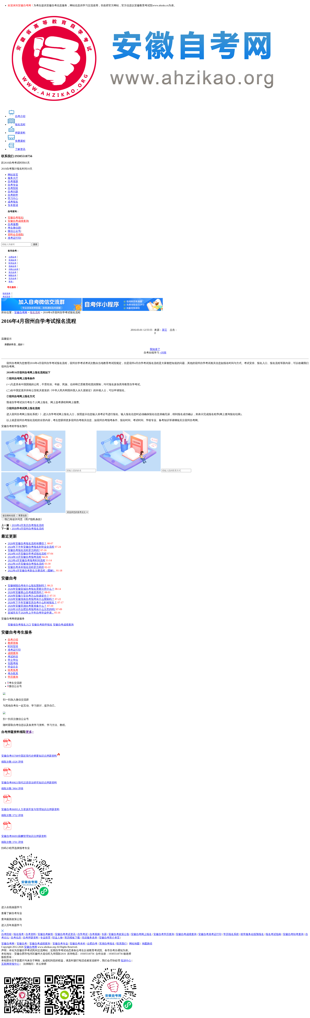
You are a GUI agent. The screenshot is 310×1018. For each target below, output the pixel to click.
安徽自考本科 (77, 943)
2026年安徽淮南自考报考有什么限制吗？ (31, 599)
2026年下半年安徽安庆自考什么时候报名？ (32, 602)
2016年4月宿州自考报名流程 (28, 528)
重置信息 (22, 515)
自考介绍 (13, 639)
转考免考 (13, 670)
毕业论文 (13, 666)
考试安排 (6, 296)
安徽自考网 (20, 312)
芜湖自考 (12, 260)
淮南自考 (12, 266)
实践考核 (13, 663)
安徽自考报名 (15, 217)
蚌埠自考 (12, 263)
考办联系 (13, 673)
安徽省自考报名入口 (19, 624)
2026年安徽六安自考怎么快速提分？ (28, 595)
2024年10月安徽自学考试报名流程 (27, 553)
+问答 (163, 352)
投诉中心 (126, 960)
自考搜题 (13, 181)
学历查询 (13, 676)
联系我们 (121, 943)
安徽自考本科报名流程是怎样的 (26, 567)
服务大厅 (13, 178)
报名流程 (35, 312)
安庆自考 (12, 278)
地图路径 (147, 943)
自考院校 (13, 188)
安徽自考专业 (60, 943)
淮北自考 (12, 272)
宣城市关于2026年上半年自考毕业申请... (31, 612)
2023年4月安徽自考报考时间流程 (26, 560)
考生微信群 (14, 227)
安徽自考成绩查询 (18, 221)
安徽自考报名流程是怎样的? (24, 550)
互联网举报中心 (10, 964)
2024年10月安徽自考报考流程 (24, 557)
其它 (164, 329)
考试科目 (13, 656)
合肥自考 (12, 257)
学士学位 (13, 660)
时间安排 (13, 646)
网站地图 (134, 943)
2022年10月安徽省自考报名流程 (26, 563)
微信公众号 (14, 231)
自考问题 (13, 191)
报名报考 (6, 293)
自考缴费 (13, 224)
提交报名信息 (9, 515)
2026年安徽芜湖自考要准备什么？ (27, 606)
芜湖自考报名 (107, 943)
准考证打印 (14, 238)
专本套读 (13, 205)
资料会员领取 (15, 234)
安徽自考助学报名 (42, 624)
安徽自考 (22, 943)
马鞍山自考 (13, 269)
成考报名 (13, 201)
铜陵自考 (12, 275)
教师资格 (13, 643)
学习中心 (13, 198)
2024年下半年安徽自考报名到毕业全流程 (31, 546)
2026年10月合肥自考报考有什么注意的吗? (31, 609)
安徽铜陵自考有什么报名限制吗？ (27, 585)
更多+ (11, 281)
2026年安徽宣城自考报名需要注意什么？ (31, 589)
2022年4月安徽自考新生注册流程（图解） (32, 570)
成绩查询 (13, 653)
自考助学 (13, 195)
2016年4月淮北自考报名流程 (28, 525)
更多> (30, 732)
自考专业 (13, 184)
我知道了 (155, 349)
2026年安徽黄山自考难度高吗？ (26, 592)
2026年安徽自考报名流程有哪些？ (27, 543)
